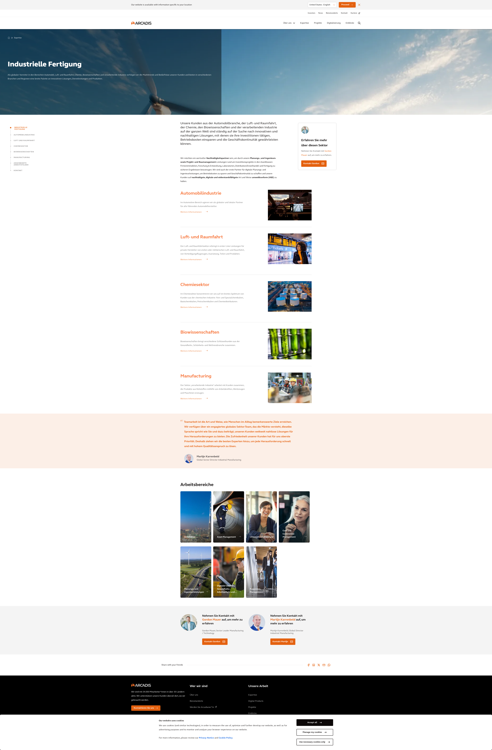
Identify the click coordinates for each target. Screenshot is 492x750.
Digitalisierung (334, 23)
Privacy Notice (206, 738)
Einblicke (350, 23)
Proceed (345, 5)
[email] (323, 665)
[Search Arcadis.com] (359, 23)
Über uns (287, 23)
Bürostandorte (332, 13)
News (320, 13)
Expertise (304, 23)
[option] (246, 71)
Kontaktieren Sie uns (144, 708)
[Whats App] (329, 665)
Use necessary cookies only (312, 742)
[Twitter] (318, 665)
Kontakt (344, 13)
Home (9, 38)
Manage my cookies (312, 732)
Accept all (312, 723)
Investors (311, 13)
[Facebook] (308, 665)
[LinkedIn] (313, 665)
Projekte (318, 23)
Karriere (354, 13)
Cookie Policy (226, 738)
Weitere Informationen (191, 212)
